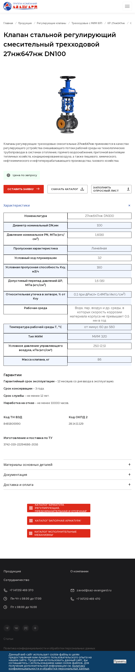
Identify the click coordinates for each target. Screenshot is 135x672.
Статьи (8, 639)
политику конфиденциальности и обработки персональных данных (49, 667)
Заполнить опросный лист (106, 189)
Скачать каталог (64, 189)
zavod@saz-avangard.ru (94, 590)
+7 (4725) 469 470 (88, 598)
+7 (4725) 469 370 (21, 590)
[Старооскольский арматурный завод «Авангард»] (20, 6)
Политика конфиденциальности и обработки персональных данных (49, 648)
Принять (120, 661)
